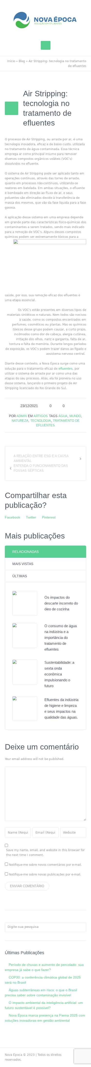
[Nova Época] (45, 20)
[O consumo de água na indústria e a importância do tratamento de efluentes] (25, 635)
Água (62, 416)
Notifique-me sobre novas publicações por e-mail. (45, 874)
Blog (22, 61)
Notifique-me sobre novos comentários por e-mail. (45, 864)
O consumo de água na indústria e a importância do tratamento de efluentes (60, 637)
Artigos (40, 416)
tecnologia (40, 421)
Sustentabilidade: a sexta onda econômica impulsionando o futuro (59, 674)
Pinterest (49, 517)
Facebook (12, 517)
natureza (20, 421)
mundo (75, 416)
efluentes (65, 368)
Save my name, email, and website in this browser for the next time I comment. (45, 852)
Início (11, 61)
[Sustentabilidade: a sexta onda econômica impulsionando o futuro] (25, 672)
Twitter (31, 517)
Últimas (19, 576)
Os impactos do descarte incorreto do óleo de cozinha (61, 603)
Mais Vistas (22, 564)
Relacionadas (25, 552)
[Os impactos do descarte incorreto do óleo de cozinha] (25, 603)
